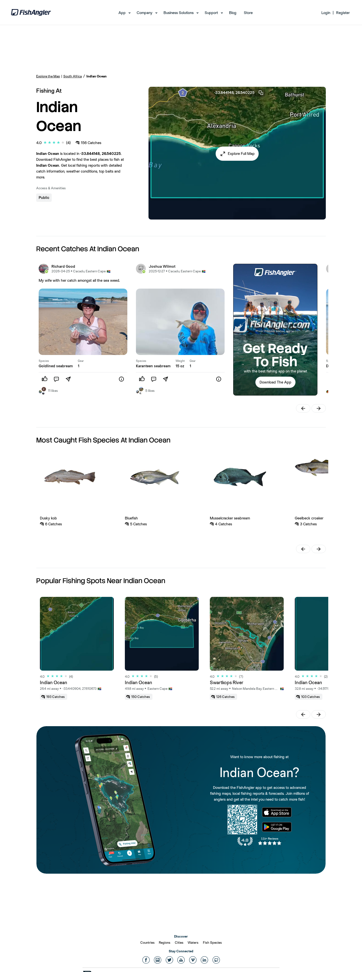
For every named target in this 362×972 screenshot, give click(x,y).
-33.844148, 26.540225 (234, 92)
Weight (180, 361)
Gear (81, 361)
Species (44, 361)
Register (343, 12)
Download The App (275, 382)
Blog (232, 12)
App (122, 12)
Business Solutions (179, 12)
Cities (179, 942)
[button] (237, 154)
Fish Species (212, 942)
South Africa (72, 76)
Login (325, 12)
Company (144, 12)
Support (211, 12)
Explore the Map (48, 76)
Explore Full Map (241, 153)
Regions (164, 942)
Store (248, 12)
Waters (193, 942)
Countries (147, 942)
